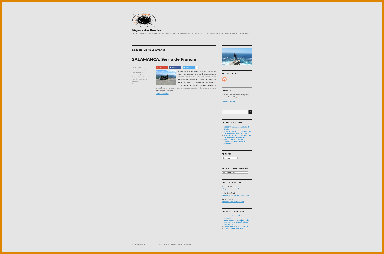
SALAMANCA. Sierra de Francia (164, 59)
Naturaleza (140, 70)
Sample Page (164, 244)
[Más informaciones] (197, 67)
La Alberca (135, 75)
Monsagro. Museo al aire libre (233, 139)
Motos (134, 70)
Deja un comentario (138, 84)
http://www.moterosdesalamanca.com (234, 189)
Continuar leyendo (162, 93)
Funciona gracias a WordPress (181, 244)
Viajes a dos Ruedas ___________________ (160, 30)
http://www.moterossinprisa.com (233, 201)
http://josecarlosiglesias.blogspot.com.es (235, 195)
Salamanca (139, 72)
